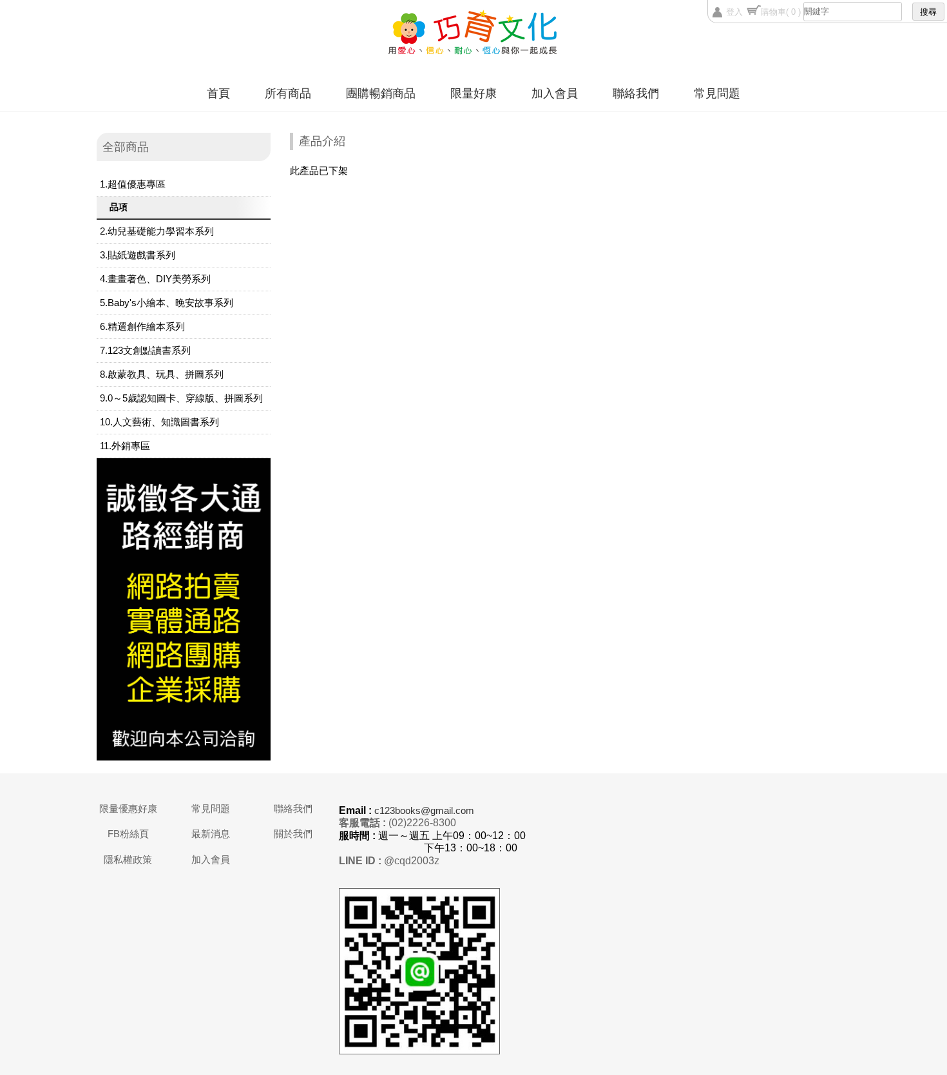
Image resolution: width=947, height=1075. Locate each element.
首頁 (218, 93)
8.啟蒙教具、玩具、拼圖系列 (162, 374)
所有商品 (288, 93)
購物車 (781, 12)
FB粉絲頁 (128, 833)
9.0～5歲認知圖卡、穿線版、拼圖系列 (181, 397)
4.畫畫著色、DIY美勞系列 (155, 278)
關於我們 (293, 833)
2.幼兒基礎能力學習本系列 (157, 231)
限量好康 (473, 93)
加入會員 (554, 93)
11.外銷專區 (125, 445)
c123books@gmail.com (424, 810)
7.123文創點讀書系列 (145, 350)
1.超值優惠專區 (133, 184)
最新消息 (210, 833)
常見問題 (717, 93)
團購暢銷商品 (381, 93)
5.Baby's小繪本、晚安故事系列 (166, 302)
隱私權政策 (128, 859)
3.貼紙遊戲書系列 (137, 254)
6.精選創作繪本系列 (142, 326)
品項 (119, 207)
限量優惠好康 (128, 808)
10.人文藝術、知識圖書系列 (159, 421)
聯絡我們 (636, 93)
